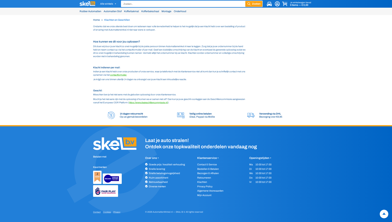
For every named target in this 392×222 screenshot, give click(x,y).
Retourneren (204, 177)
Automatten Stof (113, 11)
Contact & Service (207, 164)
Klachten (202, 182)
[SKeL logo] (87, 4)
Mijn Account (204, 195)
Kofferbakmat (131, 11)
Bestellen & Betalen (208, 169)
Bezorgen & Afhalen (208, 173)
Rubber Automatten (90, 11)
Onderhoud (180, 11)
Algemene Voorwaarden (210, 190)
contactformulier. (118, 75)
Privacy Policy (205, 186)
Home (96, 20)
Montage (166, 11)
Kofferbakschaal (150, 11)
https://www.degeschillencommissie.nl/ (148, 102)
